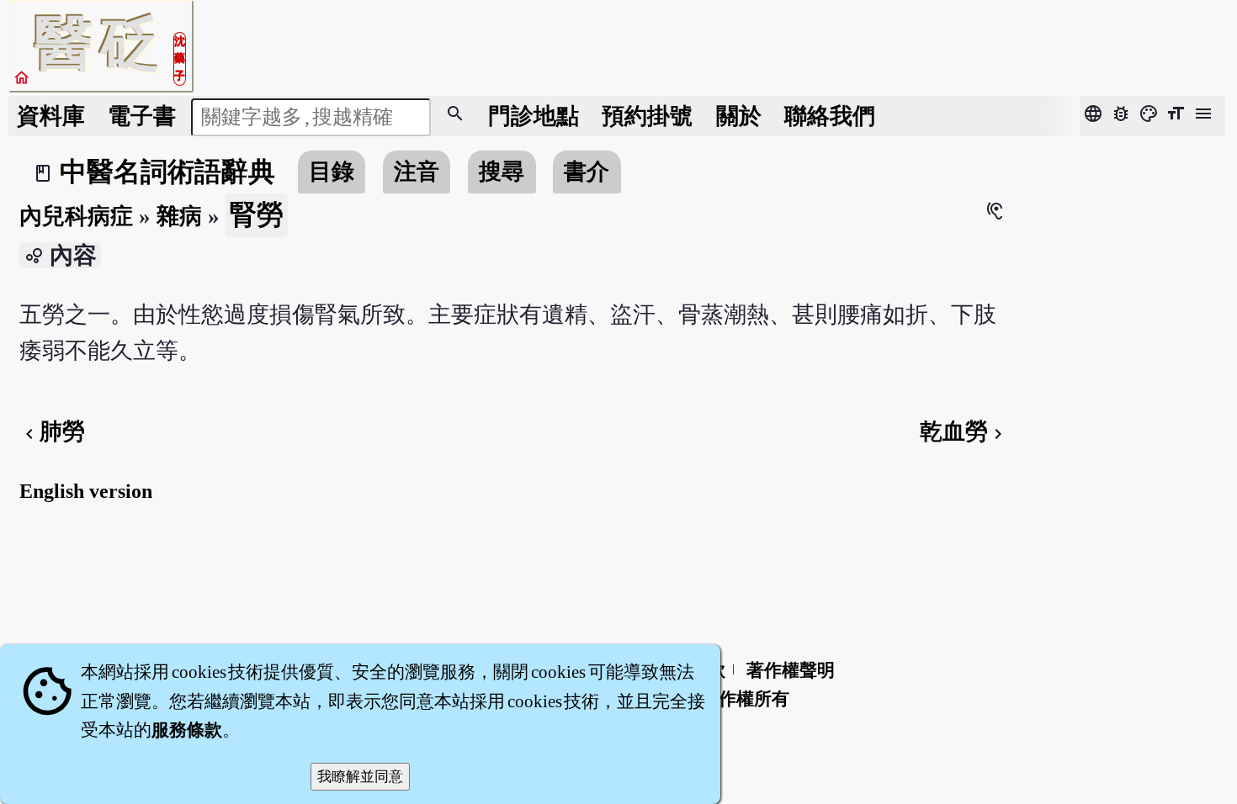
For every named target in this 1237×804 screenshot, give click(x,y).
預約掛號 (647, 116)
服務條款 (186, 730)
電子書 (142, 116)
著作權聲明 (790, 670)
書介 (586, 171)
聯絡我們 (829, 116)
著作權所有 (745, 699)
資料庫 (51, 116)
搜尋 (501, 171)
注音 (416, 171)
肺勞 (52, 431)
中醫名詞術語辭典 (167, 171)
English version (85, 491)
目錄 (331, 171)
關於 (739, 116)
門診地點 (533, 116)
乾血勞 (964, 431)
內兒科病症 (76, 216)
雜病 (179, 216)
